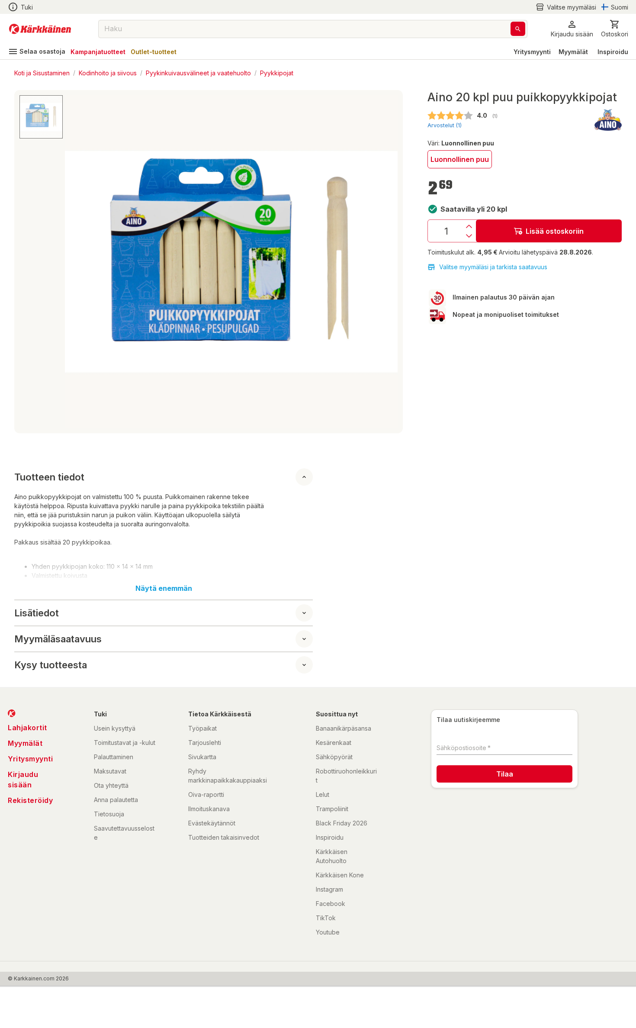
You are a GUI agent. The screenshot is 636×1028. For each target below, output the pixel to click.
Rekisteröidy (30, 800)
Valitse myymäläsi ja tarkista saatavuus (493, 267)
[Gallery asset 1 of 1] (231, 261)
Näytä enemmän (163, 588)
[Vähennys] (469, 236)
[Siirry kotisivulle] (40, 29)
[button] (566, 7)
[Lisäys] (469, 226)
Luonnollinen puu (459, 159)
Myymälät (573, 51)
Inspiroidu (612, 51)
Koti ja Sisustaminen (42, 72)
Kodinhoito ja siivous (108, 72)
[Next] (386, 262)
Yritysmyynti (532, 51)
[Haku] (518, 29)
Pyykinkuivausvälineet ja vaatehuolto (198, 72)
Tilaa (504, 774)
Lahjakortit (27, 727)
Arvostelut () (444, 125)
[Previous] (76, 262)
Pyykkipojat (276, 72)
